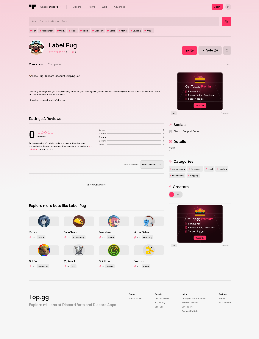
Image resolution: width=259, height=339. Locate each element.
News (92, 6)
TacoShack (70, 232)
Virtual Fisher (141, 232)
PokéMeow (105, 232)
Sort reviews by (131, 164)
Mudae (33, 232)
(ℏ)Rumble (70, 261)
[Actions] (228, 64)
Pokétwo (139, 261)
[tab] (36, 64)
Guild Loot (105, 261)
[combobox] (152, 164)
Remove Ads (225, 113)
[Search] (226, 21)
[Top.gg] (33, 7)
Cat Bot (33, 261)
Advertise (119, 6)
